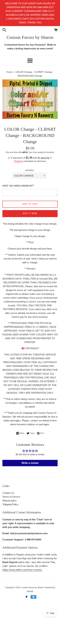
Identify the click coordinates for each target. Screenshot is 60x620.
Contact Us (8, 493)
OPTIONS (29, 170)
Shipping (18, 161)
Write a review (30, 463)
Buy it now (30, 213)
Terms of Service (11, 496)
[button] (30, 157)
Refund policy (9, 500)
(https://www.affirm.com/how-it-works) (22, 569)
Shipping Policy (10, 504)
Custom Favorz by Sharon (30, 37)
